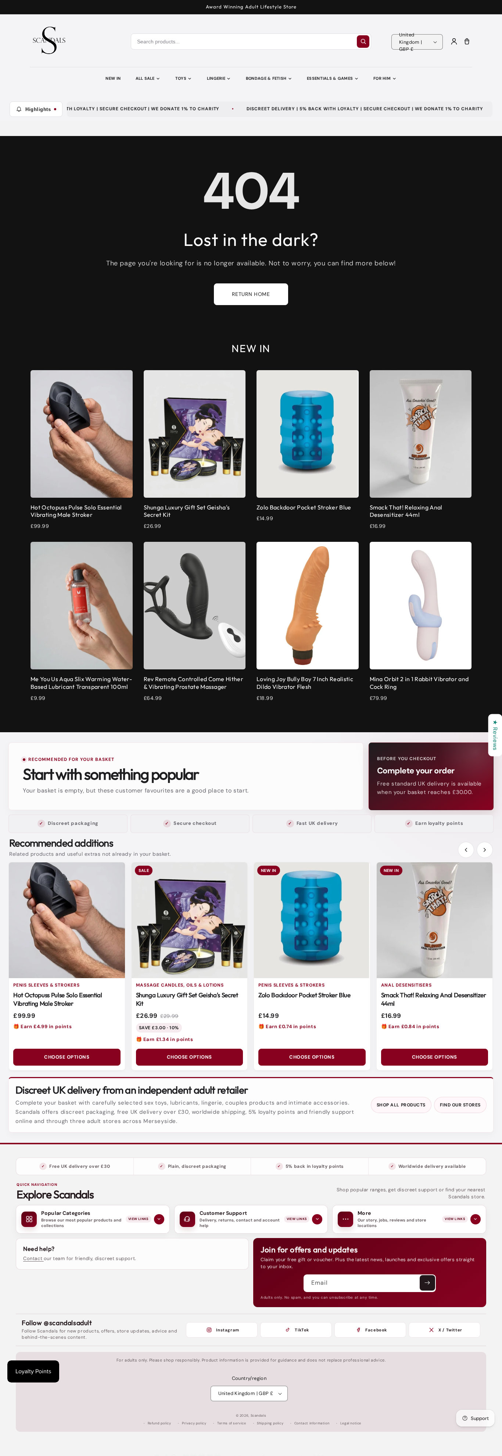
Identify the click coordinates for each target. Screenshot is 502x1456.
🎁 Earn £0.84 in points (410, 1026)
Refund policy (159, 1423)
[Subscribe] (427, 1283)
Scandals (258, 1415)
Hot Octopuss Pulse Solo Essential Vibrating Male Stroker (57, 999)
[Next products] (485, 850)
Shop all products (401, 1105)
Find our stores (460, 1105)
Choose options (66, 1057)
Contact (33, 1258)
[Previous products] (466, 850)
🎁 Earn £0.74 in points (287, 1026)
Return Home (251, 294)
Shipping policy (270, 1423)
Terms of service (231, 1423)
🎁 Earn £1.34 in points (164, 1039)
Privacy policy (194, 1423)
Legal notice (350, 1423)
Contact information (311, 1423)
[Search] (363, 41)
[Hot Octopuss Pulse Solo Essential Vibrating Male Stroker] (67, 920)
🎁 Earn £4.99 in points (42, 1026)
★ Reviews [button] (495, 735)
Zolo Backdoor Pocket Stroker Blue (304, 995)
